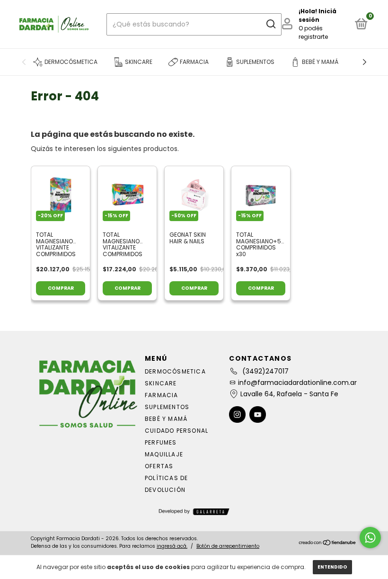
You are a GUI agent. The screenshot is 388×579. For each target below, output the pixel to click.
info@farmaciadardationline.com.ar (297, 382)
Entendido (332, 566)
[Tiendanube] (327, 543)
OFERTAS (159, 466)
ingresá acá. (172, 546)
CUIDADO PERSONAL (176, 431)
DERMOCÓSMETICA (175, 371)
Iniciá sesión (317, 15)
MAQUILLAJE (164, 454)
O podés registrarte (313, 32)
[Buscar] (270, 24)
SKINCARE (161, 383)
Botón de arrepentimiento (227, 546)
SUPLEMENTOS (167, 407)
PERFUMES (161, 442)
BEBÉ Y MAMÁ (166, 419)
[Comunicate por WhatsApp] (370, 537)
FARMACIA (161, 395)
